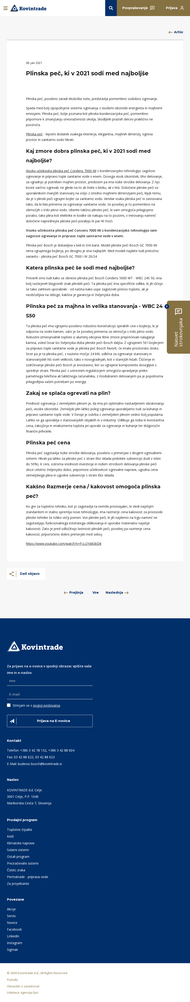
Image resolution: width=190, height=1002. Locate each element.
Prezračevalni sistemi (22, 863)
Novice (12, 922)
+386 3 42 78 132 (33, 750)
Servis (11, 916)
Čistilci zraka (16, 870)
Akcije (11, 909)
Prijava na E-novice (53, 721)
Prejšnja (76, 592)
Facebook (14, 929)
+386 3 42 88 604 (61, 750)
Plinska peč (34, 134)
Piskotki (12, 980)
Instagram (14, 943)
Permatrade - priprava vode (27, 877)
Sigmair (12, 949)
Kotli (10, 836)
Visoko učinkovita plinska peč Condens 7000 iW (61, 171)
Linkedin (13, 936)
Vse (95, 592)
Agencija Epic (29, 992)
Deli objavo (30, 574)
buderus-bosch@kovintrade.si (40, 764)
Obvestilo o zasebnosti (23, 986)
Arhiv (178, 32)
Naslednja (114, 592)
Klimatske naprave (21, 843)
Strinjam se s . (37, 705)
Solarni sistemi (18, 850)
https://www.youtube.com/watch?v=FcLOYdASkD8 (63, 543)
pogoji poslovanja (46, 705)
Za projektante (18, 883)
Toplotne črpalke (19, 829)
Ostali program (18, 856)
